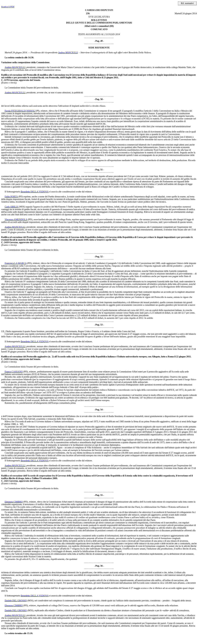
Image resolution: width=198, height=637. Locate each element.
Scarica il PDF (7, 7)
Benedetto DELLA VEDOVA (35, 191)
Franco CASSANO (14, 371)
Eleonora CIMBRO (14, 501)
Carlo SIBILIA (11, 206)
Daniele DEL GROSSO (16, 600)
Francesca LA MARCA (16, 263)
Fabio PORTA (11, 196)
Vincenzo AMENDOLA (16, 219)
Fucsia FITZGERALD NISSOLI (20, 111)
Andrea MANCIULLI (68, 52)
